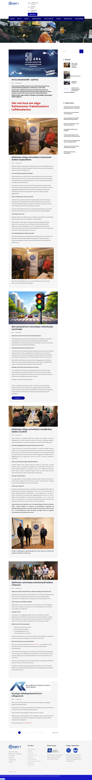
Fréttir (19, 18)
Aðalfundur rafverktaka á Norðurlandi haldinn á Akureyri (32, 583)
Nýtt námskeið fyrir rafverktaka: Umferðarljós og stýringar (32, 327)
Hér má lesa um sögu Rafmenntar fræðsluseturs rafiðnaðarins (30, 106)
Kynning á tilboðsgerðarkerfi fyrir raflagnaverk (27, 694)
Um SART (26, 18)
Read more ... (18, 398)
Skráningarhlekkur (27, 723)
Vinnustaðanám (79, 18)
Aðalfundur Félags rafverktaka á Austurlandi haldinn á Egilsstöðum (31, 158)
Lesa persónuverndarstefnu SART (52, 776)
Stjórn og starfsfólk (32, 755)
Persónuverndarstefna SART (34, 761)
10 (41, 732)
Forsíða (12, 18)
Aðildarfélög (31, 763)
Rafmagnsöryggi (36, 18)
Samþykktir (30, 757)
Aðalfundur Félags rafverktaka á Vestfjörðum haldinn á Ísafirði (32, 430)
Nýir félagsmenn (31, 749)
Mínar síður (33, 14)
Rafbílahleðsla (68, 18)
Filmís (15, 771)
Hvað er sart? (31, 765)
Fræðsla (59, 18)
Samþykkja (2, 779)
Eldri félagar (31, 753)
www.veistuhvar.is (36, 644)
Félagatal (30, 751)
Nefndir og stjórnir (32, 759)
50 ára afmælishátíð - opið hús (25, 79)
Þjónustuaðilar (48, 18)
